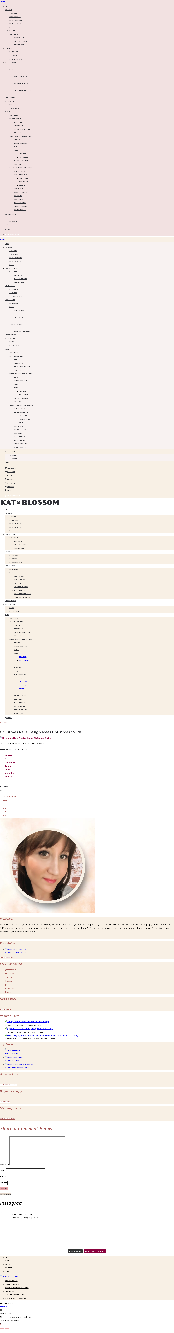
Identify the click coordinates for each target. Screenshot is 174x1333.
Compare (13, 221)
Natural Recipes (21, 161)
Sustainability (11, 1291)
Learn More (5, 1102)
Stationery (10, 48)
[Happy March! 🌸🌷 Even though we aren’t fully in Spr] (109, 1236)
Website (3, 1183)
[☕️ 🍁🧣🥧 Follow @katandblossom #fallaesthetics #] (21, 1236)
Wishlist (13, 218)
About (7, 1264)
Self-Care (18, 196)
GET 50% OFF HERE (7, 1119)
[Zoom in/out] (1, 1328)
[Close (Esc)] (8, 1328)
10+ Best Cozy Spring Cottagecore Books (23, 1025)
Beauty (17, 139)
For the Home (20, 171)
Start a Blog (20, 210)
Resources (18, 125)
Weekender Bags (21, 83)
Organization (20, 203)
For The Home (10, 31)
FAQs (7, 1271)
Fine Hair (22, 154)
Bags (11, 69)
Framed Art (19, 45)
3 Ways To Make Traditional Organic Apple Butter (27, 1032)
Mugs (11, 104)
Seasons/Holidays (22, 175)
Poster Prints (20, 41)
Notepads (13, 52)
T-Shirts (13, 13)
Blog (7, 1261)
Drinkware (9, 101)
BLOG (7, 111)
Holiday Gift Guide (22, 129)
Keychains (13, 66)
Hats (11, 27)
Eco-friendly (19, 199)
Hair (16, 150)
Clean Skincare (20, 143)
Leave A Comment (8, 796)
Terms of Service (12, 1284)
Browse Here (5, 1009)
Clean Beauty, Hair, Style (20, 136)
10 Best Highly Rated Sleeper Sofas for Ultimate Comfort (30, 1039)
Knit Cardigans (16, 24)
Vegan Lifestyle (21, 192)
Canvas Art (19, 38)
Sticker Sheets (15, 59)
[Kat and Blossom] (9, 1276)
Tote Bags (18, 80)
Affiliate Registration (14, 1295)
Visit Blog (13, 115)
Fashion (17, 164)
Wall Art (13, 34)
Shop (7, 1257)
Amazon (17, 132)
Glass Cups (14, 108)
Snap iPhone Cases (22, 94)
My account (10, 214)
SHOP (7, 6)
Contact (8, 1268)
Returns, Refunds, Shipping (17, 1288)
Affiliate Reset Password (16, 1298)
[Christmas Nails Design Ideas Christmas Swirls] (25, 738)
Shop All (18, 122)
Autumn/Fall (24, 182)
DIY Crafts (18, 189)
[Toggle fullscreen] (3, 1328)
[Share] (6, 1328)
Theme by (4, 1306)
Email (3, 1177)
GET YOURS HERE (6, 957)
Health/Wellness (21, 206)
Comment (4, 1165)
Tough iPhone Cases (22, 90)
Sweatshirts (15, 17)
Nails (16, 146)
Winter (22, 185)
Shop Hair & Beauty (8, 1085)
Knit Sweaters (15, 20)
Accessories (10, 62)
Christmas (23, 178)
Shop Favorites (16, 118)
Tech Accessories (16, 87)
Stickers (13, 55)
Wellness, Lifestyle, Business (22, 168)
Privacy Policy (11, 1281)
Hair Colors (24, 157)
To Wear (8, 10)
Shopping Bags (20, 76)
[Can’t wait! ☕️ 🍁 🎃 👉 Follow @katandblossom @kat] (65, 1236)
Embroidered (10, 97)
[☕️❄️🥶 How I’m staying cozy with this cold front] (152, 1236)
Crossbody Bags (21, 73)
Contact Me (10, 937)
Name (2, 1171)
